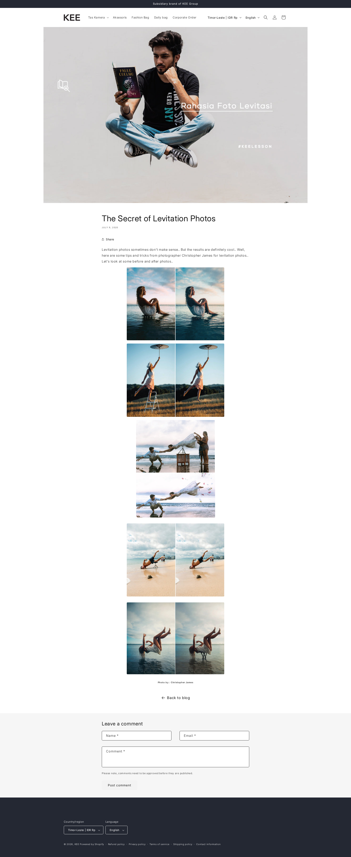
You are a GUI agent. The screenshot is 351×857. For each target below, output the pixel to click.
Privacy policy (137, 844)
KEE (77, 844)
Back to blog (178, 698)
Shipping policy (182, 844)
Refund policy (116, 844)
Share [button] (110, 239)
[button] (98, 17)
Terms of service (159, 844)
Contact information (208, 844)
